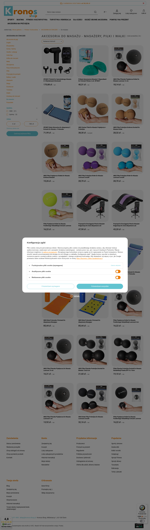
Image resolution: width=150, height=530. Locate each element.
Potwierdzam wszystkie (100, 286)
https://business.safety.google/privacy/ (89, 258)
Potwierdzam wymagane (51, 286)
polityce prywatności (50, 252)
